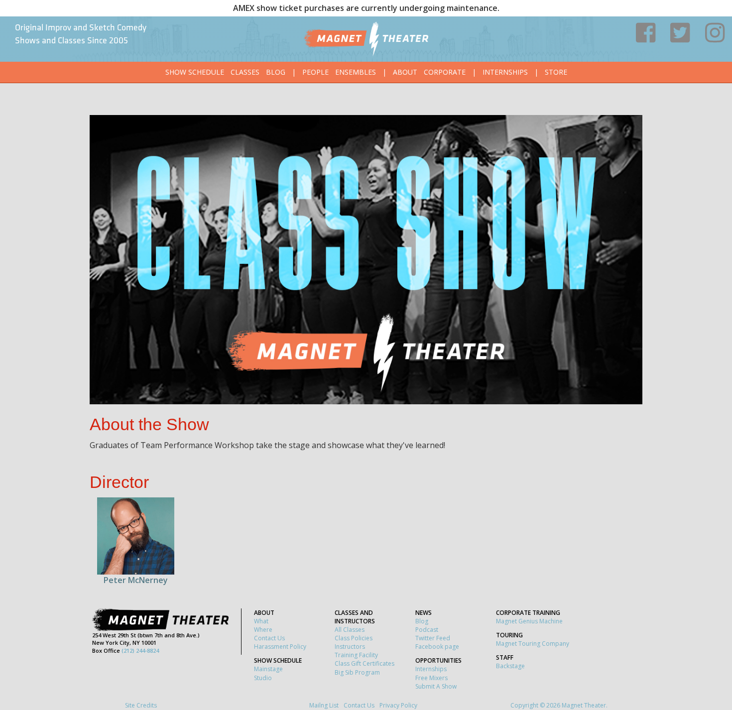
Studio (263, 678)
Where (263, 629)
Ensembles (355, 72)
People (315, 72)
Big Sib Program (357, 672)
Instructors (350, 646)
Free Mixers (431, 678)
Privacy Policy (398, 705)
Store (556, 72)
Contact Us (269, 638)
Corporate (445, 72)
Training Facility (356, 655)
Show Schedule (194, 72)
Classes (245, 72)
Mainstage (268, 669)
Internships (505, 72)
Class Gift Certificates (364, 663)
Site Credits (141, 705)
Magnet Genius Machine (529, 621)
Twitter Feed (432, 638)
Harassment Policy (280, 646)
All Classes (350, 629)
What (261, 621)
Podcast (426, 629)
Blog (275, 72)
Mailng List (324, 705)
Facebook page (437, 646)
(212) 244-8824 (140, 650)
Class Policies (353, 638)
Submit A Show (436, 686)
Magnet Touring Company (532, 643)
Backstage (510, 666)
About (405, 72)
